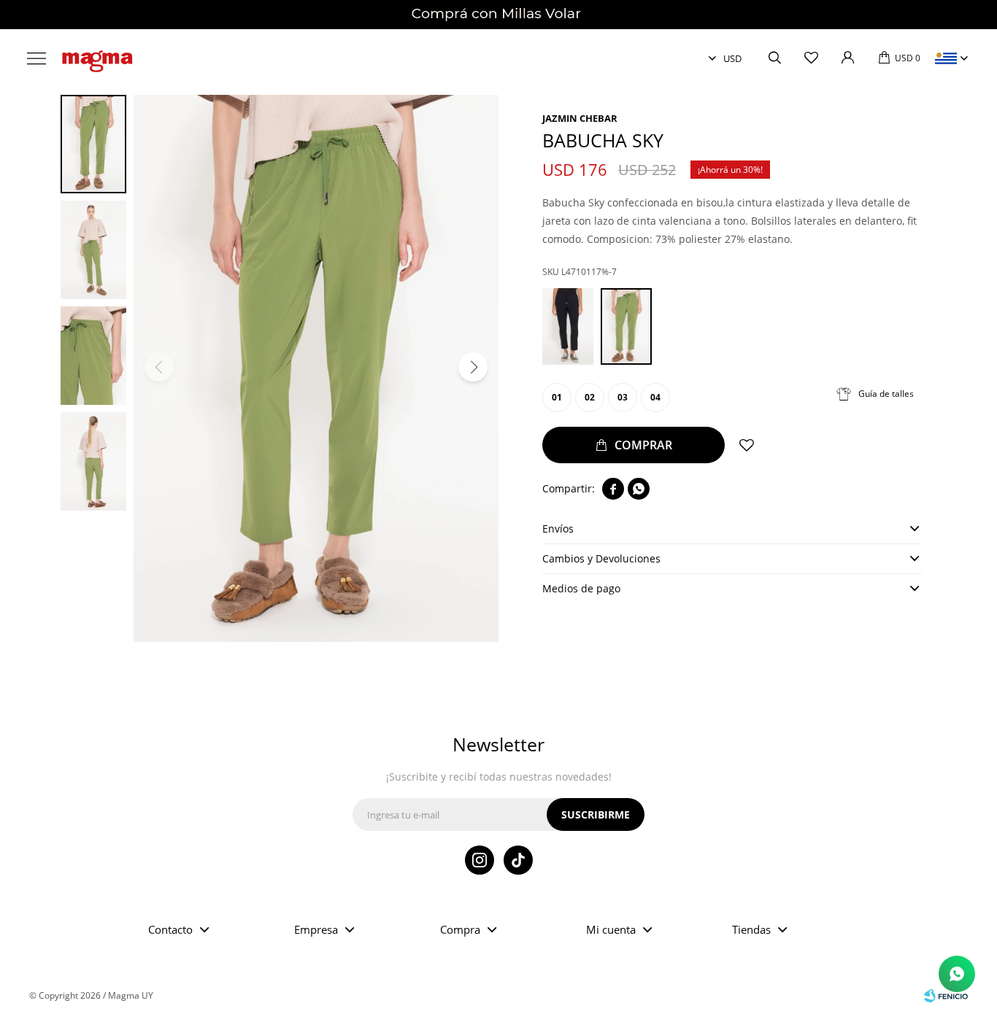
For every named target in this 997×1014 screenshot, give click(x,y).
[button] (774, 58)
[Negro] (567, 326)
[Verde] (626, 326)
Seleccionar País (946, 58)
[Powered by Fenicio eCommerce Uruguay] (946, 996)
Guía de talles (886, 393)
